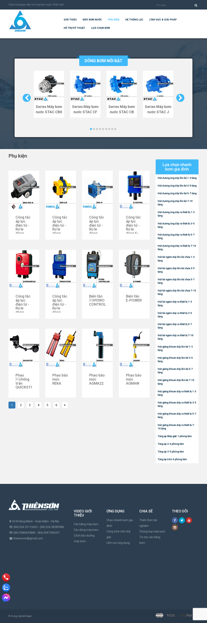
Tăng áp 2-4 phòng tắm (171, 444)
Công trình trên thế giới (118, 534)
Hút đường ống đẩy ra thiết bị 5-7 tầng (176, 236)
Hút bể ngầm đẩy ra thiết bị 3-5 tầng (175, 315)
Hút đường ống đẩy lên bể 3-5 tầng (177, 185)
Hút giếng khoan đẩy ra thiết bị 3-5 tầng (177, 404)
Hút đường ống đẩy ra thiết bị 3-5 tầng (176, 225)
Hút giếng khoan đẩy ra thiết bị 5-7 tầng (177, 415)
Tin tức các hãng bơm (149, 540)
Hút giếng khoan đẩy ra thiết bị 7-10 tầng (176, 427)
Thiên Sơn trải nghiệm (148, 522)
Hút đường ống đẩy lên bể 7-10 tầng (175, 203)
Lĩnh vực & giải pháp (163, 19)
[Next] (65, 405)
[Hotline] (6, 577)
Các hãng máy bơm (86, 524)
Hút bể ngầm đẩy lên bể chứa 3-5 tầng (176, 270)
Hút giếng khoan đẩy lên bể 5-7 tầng (175, 371)
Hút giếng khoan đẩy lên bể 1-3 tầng (175, 348)
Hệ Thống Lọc (134, 19)
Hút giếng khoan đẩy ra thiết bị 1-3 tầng (177, 393)
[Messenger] (6, 598)
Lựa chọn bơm (100, 28)
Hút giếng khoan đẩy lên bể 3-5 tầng (175, 359)
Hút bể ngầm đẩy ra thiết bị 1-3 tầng (175, 303)
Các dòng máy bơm (86, 529)
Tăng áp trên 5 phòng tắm (172, 459)
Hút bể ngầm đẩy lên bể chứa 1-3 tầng (176, 259)
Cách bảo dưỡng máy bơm (84, 538)
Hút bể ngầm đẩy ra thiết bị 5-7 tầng (175, 326)
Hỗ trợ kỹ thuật (74, 28)
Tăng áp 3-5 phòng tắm (171, 451)
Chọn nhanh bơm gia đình (120, 522)
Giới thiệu (70, 19)
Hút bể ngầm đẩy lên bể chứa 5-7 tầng (176, 281)
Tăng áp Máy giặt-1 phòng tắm (175, 436)
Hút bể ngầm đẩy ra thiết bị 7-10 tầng (175, 337)
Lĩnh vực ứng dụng (118, 542)
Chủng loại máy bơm (152, 531)
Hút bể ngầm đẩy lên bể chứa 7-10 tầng (177, 292)
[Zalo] (6, 588)
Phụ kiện (113, 19)
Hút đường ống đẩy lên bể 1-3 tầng (177, 178)
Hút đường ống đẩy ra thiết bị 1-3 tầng (176, 214)
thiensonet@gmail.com (28, 538)
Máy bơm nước (92, 19)
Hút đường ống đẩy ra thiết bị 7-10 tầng (177, 247)
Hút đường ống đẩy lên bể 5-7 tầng (177, 193)
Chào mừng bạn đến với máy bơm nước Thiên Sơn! (36, 4)
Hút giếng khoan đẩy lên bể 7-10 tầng (176, 382)
